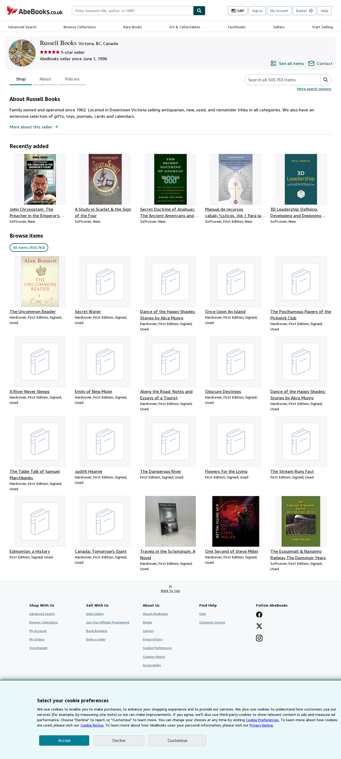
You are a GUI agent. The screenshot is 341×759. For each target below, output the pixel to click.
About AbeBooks (155, 614)
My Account (279, 11)
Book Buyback (96, 631)
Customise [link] (177, 740)
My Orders (36, 639)
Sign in (257, 11)
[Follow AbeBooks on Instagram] (259, 638)
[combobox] (132, 10)
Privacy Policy (153, 639)
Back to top (170, 590)
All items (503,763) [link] (29, 247)
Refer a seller (95, 639)
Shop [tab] (21, 79)
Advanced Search (22, 27)
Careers (148, 631)
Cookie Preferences (157, 648)
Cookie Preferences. (262, 719)
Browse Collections (80, 27)
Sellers (279, 27)
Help (324, 11)
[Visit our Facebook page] (259, 615)
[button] (325, 79)
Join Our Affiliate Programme (107, 622)
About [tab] (45, 79)
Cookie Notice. (92, 725)
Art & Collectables (184, 27)
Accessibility (152, 665)
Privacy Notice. (262, 725)
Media (147, 622)
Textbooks (237, 27)
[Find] (199, 10)
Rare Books (132, 27)
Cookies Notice (154, 657)
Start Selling (322, 27)
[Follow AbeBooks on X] (259, 627)
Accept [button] (64, 740)
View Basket (38, 648)
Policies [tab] (72, 79)
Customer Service (212, 622)
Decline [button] (118, 740)
